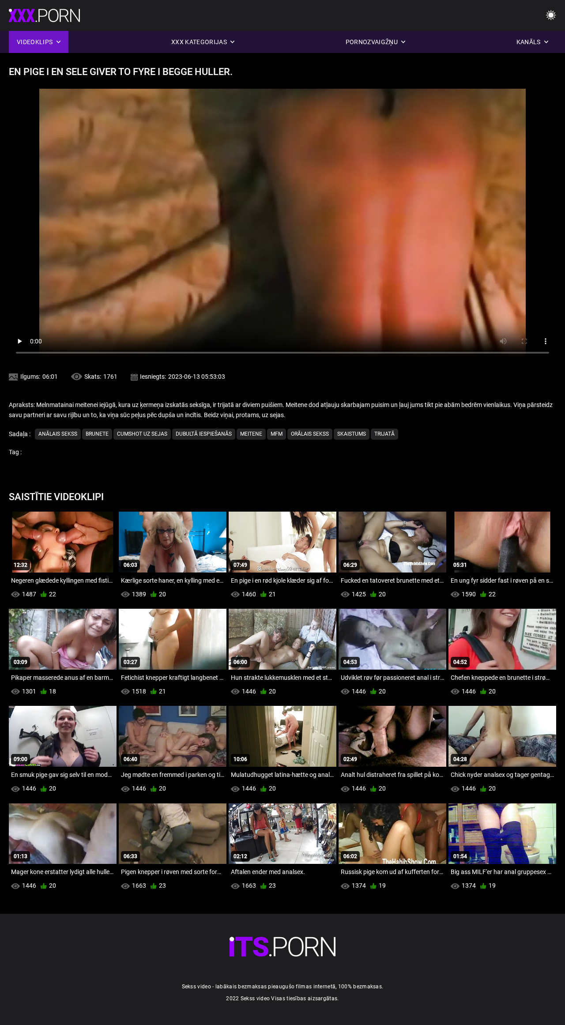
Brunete (97, 434)
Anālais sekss (57, 434)
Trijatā (384, 434)
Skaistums (351, 434)
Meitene (251, 434)
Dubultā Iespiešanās (204, 434)
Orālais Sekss (310, 434)
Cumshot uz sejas (142, 434)
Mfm (276, 434)
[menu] (551, 15)
